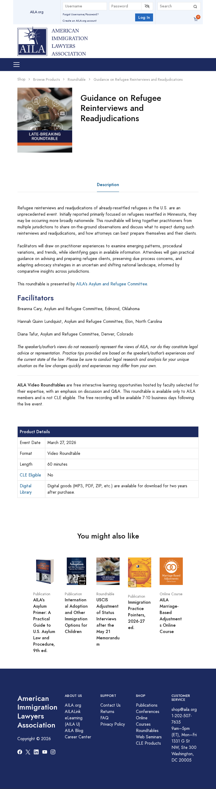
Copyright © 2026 (34, 739)
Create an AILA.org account (79, 21)
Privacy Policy (112, 724)
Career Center (78, 737)
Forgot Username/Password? (81, 14)
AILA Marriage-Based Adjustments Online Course (171, 616)
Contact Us (110, 705)
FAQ (104, 718)
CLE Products (148, 743)
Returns (107, 712)
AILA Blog (74, 731)
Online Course (171, 594)
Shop (21, 79)
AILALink (73, 712)
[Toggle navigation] (16, 64)
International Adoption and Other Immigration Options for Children (76, 616)
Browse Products (46, 79)
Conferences (147, 712)
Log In (144, 17)
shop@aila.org (184, 709)
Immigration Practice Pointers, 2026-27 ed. (139, 615)
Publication (41, 594)
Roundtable (77, 79)
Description (108, 185)
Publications (147, 705)
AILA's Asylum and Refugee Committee (111, 284)
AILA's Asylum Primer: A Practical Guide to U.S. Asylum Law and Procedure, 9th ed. (44, 625)
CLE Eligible (30, 475)
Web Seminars (149, 737)
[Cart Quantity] (196, 19)
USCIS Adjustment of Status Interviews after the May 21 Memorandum (108, 622)
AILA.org (36, 12)
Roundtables (147, 731)
